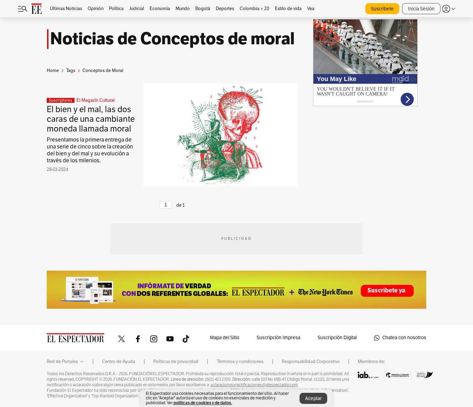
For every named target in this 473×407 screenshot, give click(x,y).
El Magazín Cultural (96, 100)
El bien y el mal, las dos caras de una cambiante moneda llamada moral (91, 119)
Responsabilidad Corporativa (311, 361)
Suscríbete (382, 9)
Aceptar (313, 398)
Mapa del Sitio (224, 338)
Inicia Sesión (421, 9)
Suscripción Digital (337, 338)
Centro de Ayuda (118, 361)
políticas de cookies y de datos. (202, 402)
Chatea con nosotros (404, 338)
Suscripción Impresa (278, 338)
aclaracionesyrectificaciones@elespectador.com (254, 384)
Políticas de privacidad (175, 361)
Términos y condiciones (240, 361)
